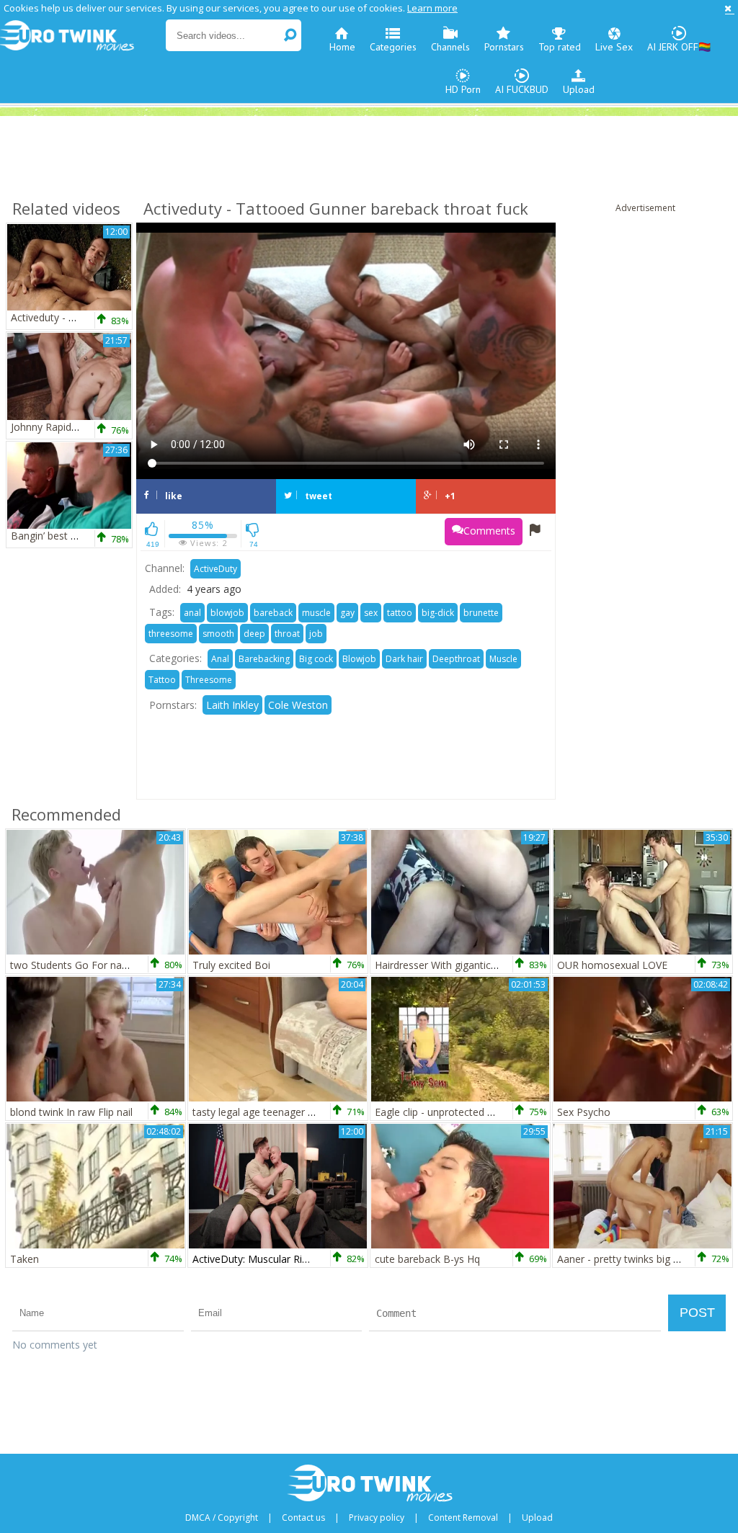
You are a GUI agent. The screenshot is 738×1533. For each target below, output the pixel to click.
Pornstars (504, 46)
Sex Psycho (583, 1112)
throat (287, 633)
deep (254, 633)
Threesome (208, 680)
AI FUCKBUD (521, 89)
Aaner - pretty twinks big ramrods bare (647, 1259)
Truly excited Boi (231, 965)
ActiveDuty (215, 569)
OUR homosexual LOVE (612, 965)
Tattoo (162, 680)
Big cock (316, 659)
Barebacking (264, 659)
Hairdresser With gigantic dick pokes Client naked (489, 965)
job (316, 633)
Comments (489, 530)
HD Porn (463, 89)
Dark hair (404, 659)
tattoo (399, 613)
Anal (220, 659)
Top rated (559, 46)
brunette (481, 613)
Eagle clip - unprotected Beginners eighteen (476, 1112)
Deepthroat (456, 659)
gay (347, 613)
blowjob (227, 613)
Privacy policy (376, 1518)
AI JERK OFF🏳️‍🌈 (679, 46)
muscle (316, 613)
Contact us (303, 1518)
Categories (393, 46)
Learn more (432, 7)
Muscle (503, 659)
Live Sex (614, 46)
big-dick (438, 613)
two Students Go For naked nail (83, 965)
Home (342, 46)
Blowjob (359, 659)
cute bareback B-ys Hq (427, 1259)
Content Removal (463, 1518)
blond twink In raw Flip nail (71, 1112)
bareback (273, 613)
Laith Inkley (232, 705)
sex (371, 613)
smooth (218, 633)
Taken (24, 1259)
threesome (170, 633)
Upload (579, 89)
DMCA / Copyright (221, 1518)
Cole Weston (298, 705)
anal (192, 613)
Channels (450, 46)
